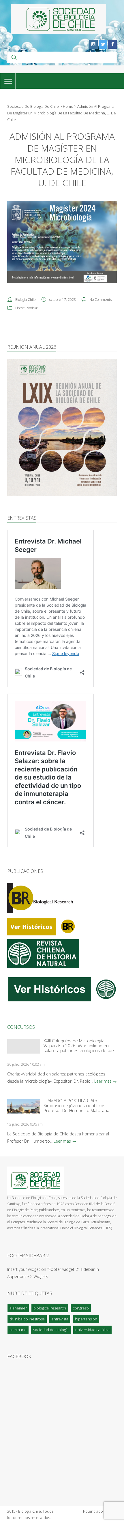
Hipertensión (86, 1319)
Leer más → (105, 1081)
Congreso (81, 1308)
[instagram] (93, 44)
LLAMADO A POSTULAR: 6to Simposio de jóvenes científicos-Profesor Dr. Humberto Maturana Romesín (76, 1105)
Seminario (18, 1329)
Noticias (32, 307)
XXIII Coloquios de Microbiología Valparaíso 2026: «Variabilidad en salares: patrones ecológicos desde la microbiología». (79, 1045)
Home (20, 307)
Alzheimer (18, 1308)
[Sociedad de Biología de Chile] (58, 19)
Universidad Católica (92, 1329)
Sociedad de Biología (51, 1329)
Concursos (21, 1027)
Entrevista (59, 1319)
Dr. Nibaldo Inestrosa (27, 1319)
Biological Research (49, 1308)
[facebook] (112, 44)
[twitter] (103, 44)
